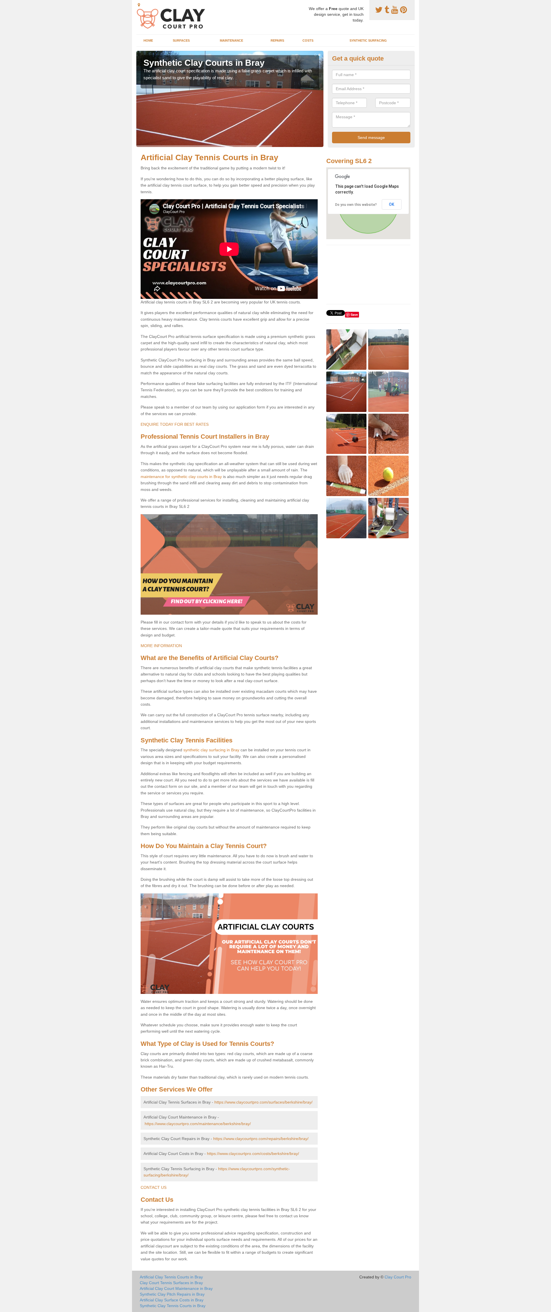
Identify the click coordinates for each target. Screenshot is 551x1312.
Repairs (277, 40)
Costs (307, 40)
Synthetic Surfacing (368, 40)
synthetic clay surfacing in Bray (211, 750)
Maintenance (231, 40)
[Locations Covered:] (139, 5)
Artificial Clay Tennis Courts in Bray (171, 1277)
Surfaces (181, 40)
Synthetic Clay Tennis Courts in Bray (172, 1305)
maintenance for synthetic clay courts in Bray (181, 476)
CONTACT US (153, 1187)
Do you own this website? (356, 205)
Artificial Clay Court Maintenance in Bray (176, 1288)
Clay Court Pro (398, 1277)
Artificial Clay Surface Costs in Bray (171, 1300)
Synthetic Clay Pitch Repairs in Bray (172, 1294)
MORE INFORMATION (161, 645)
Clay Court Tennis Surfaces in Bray (171, 1282)
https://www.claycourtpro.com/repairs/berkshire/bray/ (261, 1138)
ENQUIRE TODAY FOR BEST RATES (175, 424)
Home (148, 40)
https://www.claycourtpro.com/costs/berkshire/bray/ (253, 1153)
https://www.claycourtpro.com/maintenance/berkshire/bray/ (198, 1123)
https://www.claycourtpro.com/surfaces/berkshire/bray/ (263, 1102)
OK (391, 204)
